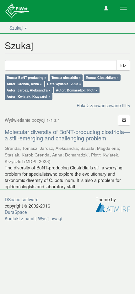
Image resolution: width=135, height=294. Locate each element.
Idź (123, 65)
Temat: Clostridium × (102, 77)
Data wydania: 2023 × (64, 83)
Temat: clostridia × (66, 77)
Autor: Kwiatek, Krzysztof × (28, 96)
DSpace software (22, 199)
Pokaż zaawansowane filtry (103, 105)
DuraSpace (16, 212)
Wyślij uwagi (50, 218)
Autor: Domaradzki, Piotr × (77, 90)
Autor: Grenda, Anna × (24, 83)
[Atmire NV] (113, 206)
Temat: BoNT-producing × (26, 77)
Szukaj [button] (16, 28)
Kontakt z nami (19, 218)
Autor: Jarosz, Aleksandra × (29, 90)
